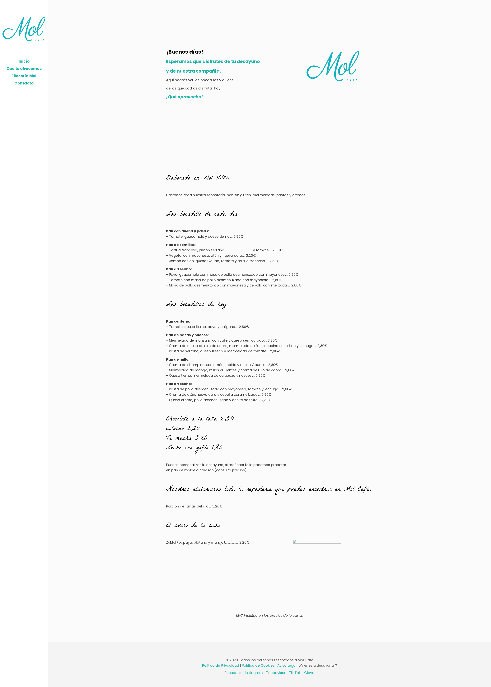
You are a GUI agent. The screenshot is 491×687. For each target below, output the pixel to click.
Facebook (233, 672)
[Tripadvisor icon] (24, 682)
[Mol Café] (24, 29)
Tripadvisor (276, 672)
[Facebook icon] (16, 682)
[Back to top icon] (269, 650)
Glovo (309, 672)
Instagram (254, 672)
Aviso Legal (287, 665)
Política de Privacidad (221, 665)
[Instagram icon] (20, 682)
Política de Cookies (258, 665)
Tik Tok (295, 672)
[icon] (28, 682)
